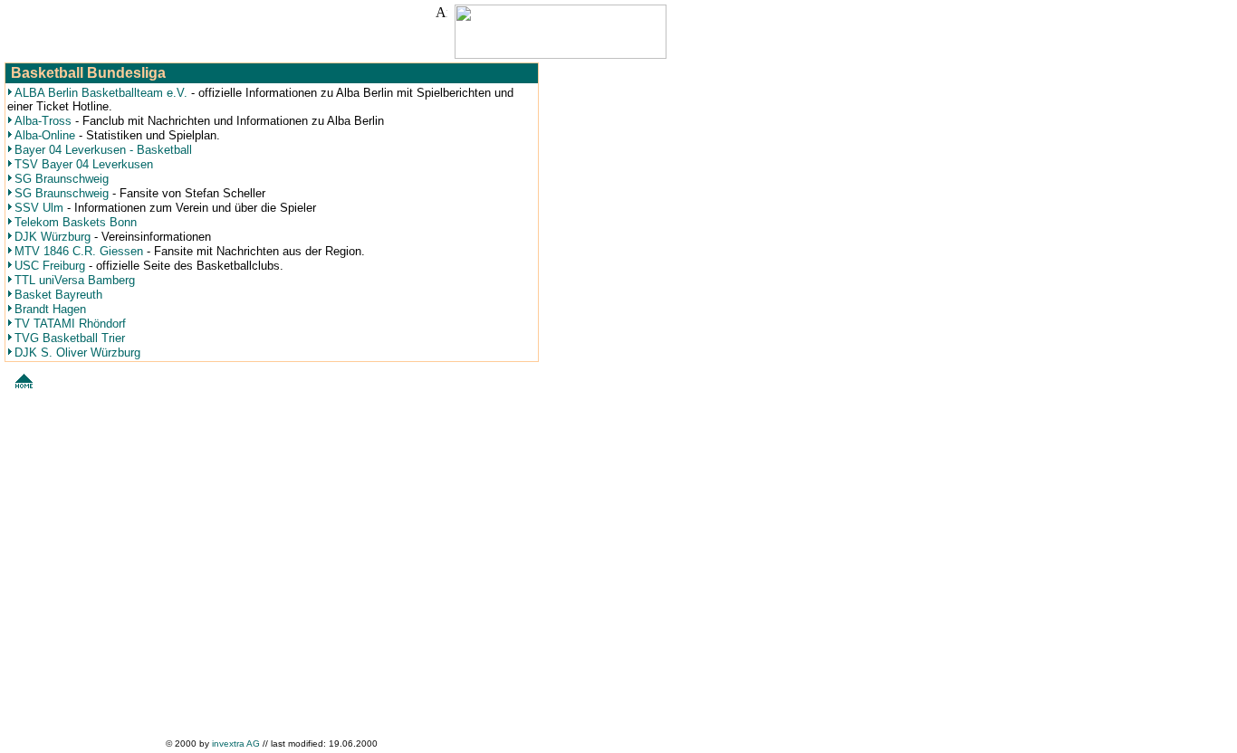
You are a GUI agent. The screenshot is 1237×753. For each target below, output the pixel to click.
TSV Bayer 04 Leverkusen (83, 164)
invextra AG (237, 743)
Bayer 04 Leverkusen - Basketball (103, 150)
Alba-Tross (44, 121)
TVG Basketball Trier (69, 338)
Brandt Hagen (50, 309)
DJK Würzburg (52, 236)
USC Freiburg (49, 265)
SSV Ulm (38, 207)
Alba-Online (44, 135)
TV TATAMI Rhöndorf (70, 323)
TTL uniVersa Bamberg (74, 280)
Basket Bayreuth (58, 294)
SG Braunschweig (61, 179)
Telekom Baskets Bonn (75, 222)
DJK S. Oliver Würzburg (77, 352)
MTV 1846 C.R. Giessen (78, 251)
